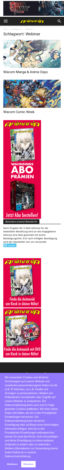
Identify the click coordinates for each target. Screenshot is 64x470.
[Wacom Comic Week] (32, 94)
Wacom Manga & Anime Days (25, 72)
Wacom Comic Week (18, 112)
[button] (5, 21)
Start (5, 29)
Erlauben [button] (28, 464)
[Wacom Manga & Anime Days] (32, 54)
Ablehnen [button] (12, 464)
